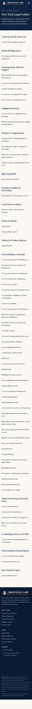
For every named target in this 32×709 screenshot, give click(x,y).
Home (3, 10)
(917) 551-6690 (8, 650)
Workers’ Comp (6, 625)
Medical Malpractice (8, 616)
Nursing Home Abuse (8, 619)
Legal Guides (5, 633)
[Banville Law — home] (13, 3)
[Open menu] (28, 3)
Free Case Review (7, 642)
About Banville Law (7, 636)
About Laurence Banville (9, 639)
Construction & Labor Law (9, 613)
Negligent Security (7, 622)
